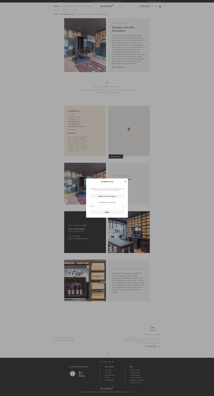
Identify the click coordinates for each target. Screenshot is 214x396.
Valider (107, 212)
